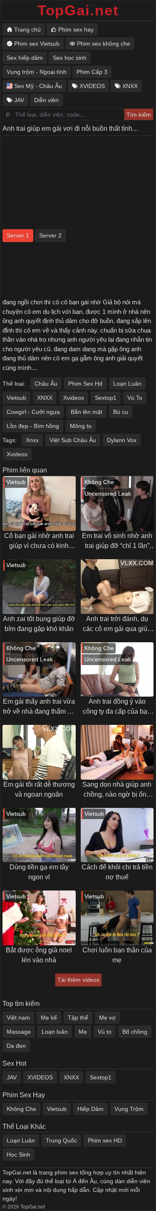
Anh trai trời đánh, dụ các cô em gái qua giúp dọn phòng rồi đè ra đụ (117, 624)
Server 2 (50, 235)
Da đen (16, 1045)
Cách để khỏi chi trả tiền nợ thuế (117, 872)
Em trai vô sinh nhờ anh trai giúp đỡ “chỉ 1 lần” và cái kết (117, 541)
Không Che (21, 1109)
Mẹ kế (49, 1017)
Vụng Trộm (129, 1109)
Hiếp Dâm (90, 1109)
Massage (19, 1031)
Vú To (134, 397)
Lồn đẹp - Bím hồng (33, 426)
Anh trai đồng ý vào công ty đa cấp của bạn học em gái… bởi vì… (117, 707)
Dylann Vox (121, 440)
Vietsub (16, 397)
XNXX (44, 397)
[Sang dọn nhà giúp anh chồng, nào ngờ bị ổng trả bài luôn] (117, 752)
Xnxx (32, 440)
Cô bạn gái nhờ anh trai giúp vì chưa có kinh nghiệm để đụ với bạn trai (39, 541)
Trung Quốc (61, 1140)
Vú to (104, 1031)
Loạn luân (55, 1031)
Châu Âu (46, 383)
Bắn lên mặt (86, 412)
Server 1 (18, 235)
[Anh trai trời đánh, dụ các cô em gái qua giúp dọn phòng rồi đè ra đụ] (117, 586)
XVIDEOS (40, 1077)
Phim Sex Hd (85, 383)
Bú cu (120, 412)
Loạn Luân (127, 383)
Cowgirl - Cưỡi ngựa (33, 412)
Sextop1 (105, 397)
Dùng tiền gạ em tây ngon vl (39, 872)
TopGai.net (78, 10)
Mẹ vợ (107, 1017)
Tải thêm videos (78, 979)
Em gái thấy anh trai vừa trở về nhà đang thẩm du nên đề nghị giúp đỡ (39, 707)
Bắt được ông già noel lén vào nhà (39, 955)
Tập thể (78, 1017)
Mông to (81, 426)
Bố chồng (134, 1031)
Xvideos (73, 397)
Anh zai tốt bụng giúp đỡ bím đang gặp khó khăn (39, 623)
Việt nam (18, 1017)
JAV (12, 1077)
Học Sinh (18, 1154)
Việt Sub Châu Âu (73, 440)
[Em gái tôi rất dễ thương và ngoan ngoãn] (39, 752)
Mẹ (83, 1031)
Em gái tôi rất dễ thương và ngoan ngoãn (39, 789)
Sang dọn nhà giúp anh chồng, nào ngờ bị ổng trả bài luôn (116, 790)
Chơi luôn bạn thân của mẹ (117, 955)
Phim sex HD (105, 1140)
